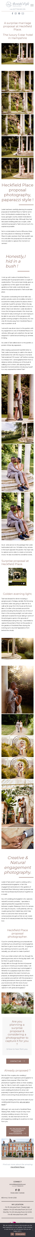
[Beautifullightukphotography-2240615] (17, 125)
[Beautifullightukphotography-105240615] (17, 768)
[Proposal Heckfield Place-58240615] (17, 468)
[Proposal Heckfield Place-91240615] (17, 724)
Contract (21, 1192)
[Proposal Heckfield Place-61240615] (17, 516)
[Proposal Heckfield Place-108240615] (17, 746)
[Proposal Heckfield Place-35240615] (17, 168)
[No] (33, 1230)
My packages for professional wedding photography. (17, 1131)
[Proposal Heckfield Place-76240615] (17, 690)
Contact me (15, 1061)
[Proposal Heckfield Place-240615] (17, 81)
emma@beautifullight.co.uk (18, 1184)
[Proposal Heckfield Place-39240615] (17, 433)
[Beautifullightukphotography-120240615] (17, 838)
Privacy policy (14, 1192)
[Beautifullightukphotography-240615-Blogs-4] (17, 103)
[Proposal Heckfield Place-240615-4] (17, 398)
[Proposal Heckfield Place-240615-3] (17, 146)
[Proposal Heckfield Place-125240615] (17, 803)
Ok (12, 1234)
